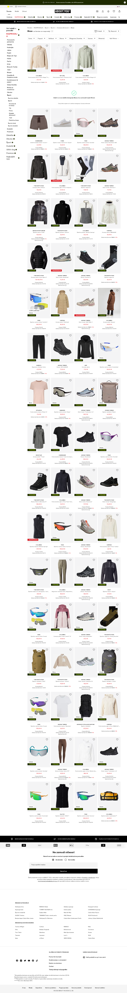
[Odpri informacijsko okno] (125, 2)
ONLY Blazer (67, 915)
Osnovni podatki (76, 987)
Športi (53, 28)
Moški (17, 11)
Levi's (65, 935)
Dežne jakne (67, 909)
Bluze (72, 28)
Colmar (41, 926)
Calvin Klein (91, 938)
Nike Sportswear (69, 932)
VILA (89, 935)
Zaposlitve (39, 987)
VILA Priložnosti (93, 915)
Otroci (24, 11)
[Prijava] (103, 11)
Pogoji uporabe (63, 987)
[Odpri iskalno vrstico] (118, 17)
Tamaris (17, 935)
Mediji (30, 987)
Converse (91, 929)
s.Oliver (41, 938)
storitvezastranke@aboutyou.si (48, 881)
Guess (90, 932)
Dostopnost (88, 987)
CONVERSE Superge (94, 909)
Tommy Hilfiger (19, 926)
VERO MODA (67, 938)
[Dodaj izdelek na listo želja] (47, 46)
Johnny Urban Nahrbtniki (95, 918)
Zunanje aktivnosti (63, 28)
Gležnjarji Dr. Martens (45, 918)
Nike (89, 926)
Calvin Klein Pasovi (93, 912)
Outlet (11, 6)
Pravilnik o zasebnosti (88, 877)
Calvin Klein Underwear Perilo (72, 918)
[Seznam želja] (114, 11)
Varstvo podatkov (50, 987)
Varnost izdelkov (100, 987)
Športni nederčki (20, 912)
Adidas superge (68, 907)
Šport (47, 28)
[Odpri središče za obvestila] (108, 11)
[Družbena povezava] (17, 960)
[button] (100, 31)
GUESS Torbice (19, 915)
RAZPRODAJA (38, 28)
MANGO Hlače (43, 907)
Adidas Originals (44, 929)
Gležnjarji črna (19, 907)
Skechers (42, 932)
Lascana (41, 935)
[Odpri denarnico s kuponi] (97, 11)
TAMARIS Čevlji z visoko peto (48, 915)
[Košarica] (119, 11)
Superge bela (19, 909)
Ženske (9, 11)
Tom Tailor (18, 932)
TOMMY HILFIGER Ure (45, 909)
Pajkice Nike (42, 912)
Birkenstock (67, 929)
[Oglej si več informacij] (38, 84)
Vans (16, 938)
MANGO (66, 926)
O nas (24, 987)
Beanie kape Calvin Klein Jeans (24, 918)
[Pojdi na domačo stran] (25, 953)
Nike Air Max (67, 912)
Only (16, 929)
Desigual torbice (93, 907)
